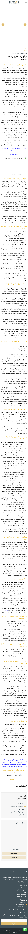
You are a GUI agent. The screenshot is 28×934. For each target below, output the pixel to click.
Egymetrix (10, 932)
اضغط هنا (5, 610)
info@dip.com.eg (20, 904)
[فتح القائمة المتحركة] (26, 2)
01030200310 (21, 902)
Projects (25, 50)
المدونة (24, 892)
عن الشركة (23, 888)
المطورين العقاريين (21, 890)
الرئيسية (25, 48)
